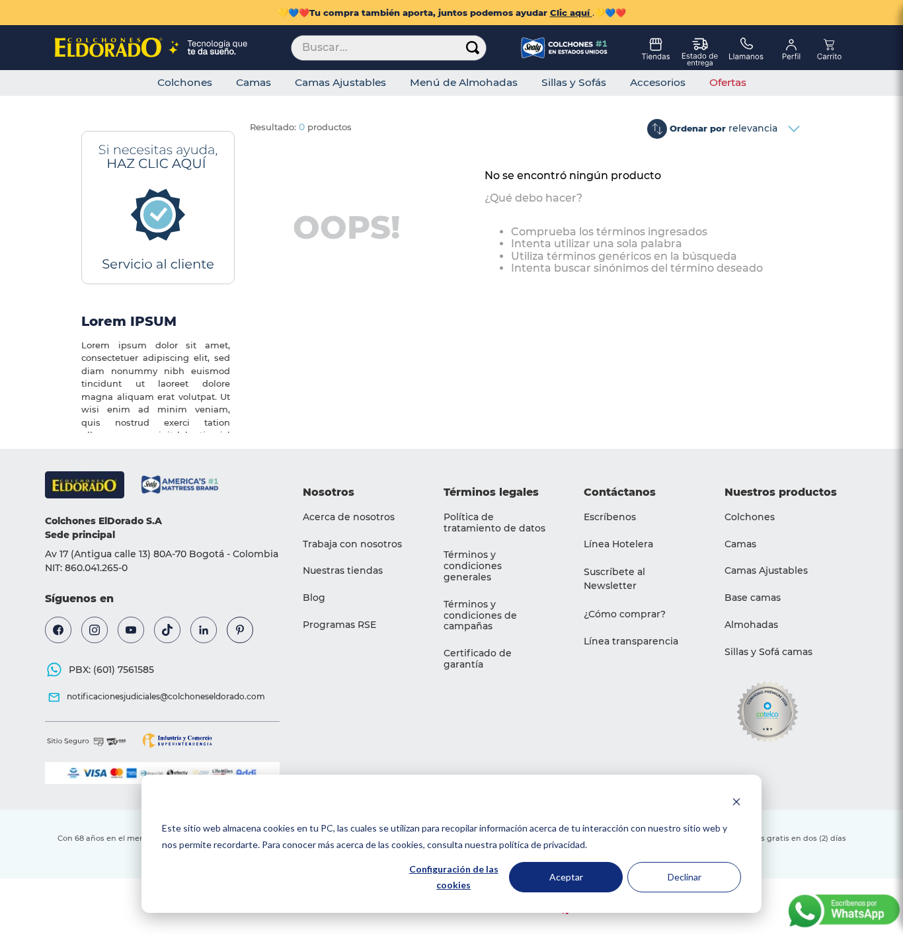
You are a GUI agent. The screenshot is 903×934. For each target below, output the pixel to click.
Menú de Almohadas (464, 83)
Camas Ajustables (340, 83)
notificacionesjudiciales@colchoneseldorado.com (166, 696)
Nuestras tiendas (343, 570)
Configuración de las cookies (453, 877)
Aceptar (566, 876)
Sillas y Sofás (573, 83)
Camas (253, 83)
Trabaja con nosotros (352, 544)
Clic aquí (571, 12)
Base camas (753, 597)
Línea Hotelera (618, 544)
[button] (637, 579)
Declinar (684, 876)
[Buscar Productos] (472, 48)
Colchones (184, 83)
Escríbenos (610, 517)
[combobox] (389, 47)
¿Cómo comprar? (625, 614)
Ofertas (727, 83)
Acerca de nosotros (349, 517)
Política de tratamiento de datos (494, 522)
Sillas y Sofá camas (768, 652)
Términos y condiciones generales (473, 566)
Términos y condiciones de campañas (480, 615)
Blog (314, 597)
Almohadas (751, 625)
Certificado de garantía (478, 658)
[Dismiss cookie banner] (736, 803)
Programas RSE (339, 625)
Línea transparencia (631, 641)
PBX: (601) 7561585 (111, 670)
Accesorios (658, 83)
